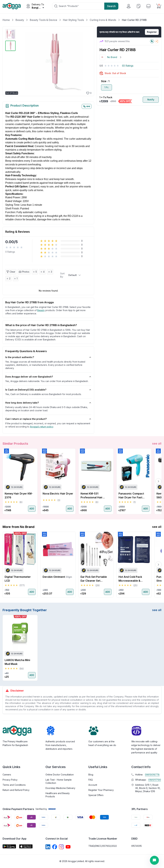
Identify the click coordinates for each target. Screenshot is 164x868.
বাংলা (88, 106)
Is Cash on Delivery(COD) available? (25, 389)
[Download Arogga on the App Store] (26, 846)
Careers (7, 774)
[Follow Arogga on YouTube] (68, 846)
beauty (41, 310)
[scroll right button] (158, 481)
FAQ (90, 779)
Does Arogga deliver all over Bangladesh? (29, 376)
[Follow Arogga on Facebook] (54, 846)
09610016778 (152, 774)
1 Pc (106, 87)
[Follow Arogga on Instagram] (61, 846)
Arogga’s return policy (41, 426)
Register (152, 32)
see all (156, 443)
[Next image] (87, 61)
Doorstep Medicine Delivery (60, 788)
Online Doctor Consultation (59, 774)
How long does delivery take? (22, 402)
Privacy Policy (10, 779)
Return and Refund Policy (16, 790)
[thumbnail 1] (10, 34)
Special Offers (95, 795)
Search (111, 6)
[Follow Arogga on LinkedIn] (47, 846)
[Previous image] (20, 61)
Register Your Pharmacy (101, 790)
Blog (90, 774)
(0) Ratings (127, 65)
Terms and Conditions (14, 784)
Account (92, 784)
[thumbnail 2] (10, 46)
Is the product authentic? (19, 357)
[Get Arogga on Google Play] (9, 846)
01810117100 (154, 779)
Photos (25, 271)
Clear (12, 271)
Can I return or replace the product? (26, 419)
